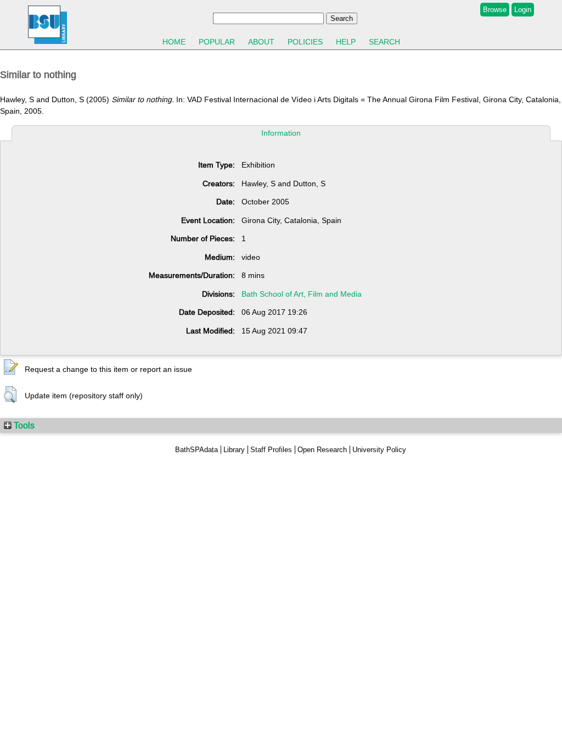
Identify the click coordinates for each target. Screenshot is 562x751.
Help (346, 41)
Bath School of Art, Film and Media (301, 294)
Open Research (322, 450)
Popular (217, 41)
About (261, 41)
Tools (23, 425)
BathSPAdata (196, 450)
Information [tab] (281, 133)
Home (174, 41)
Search (384, 41)
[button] (11, 367)
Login (522, 9)
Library (234, 450)
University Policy (379, 450)
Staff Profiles (271, 450)
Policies (305, 41)
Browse (495, 9)
